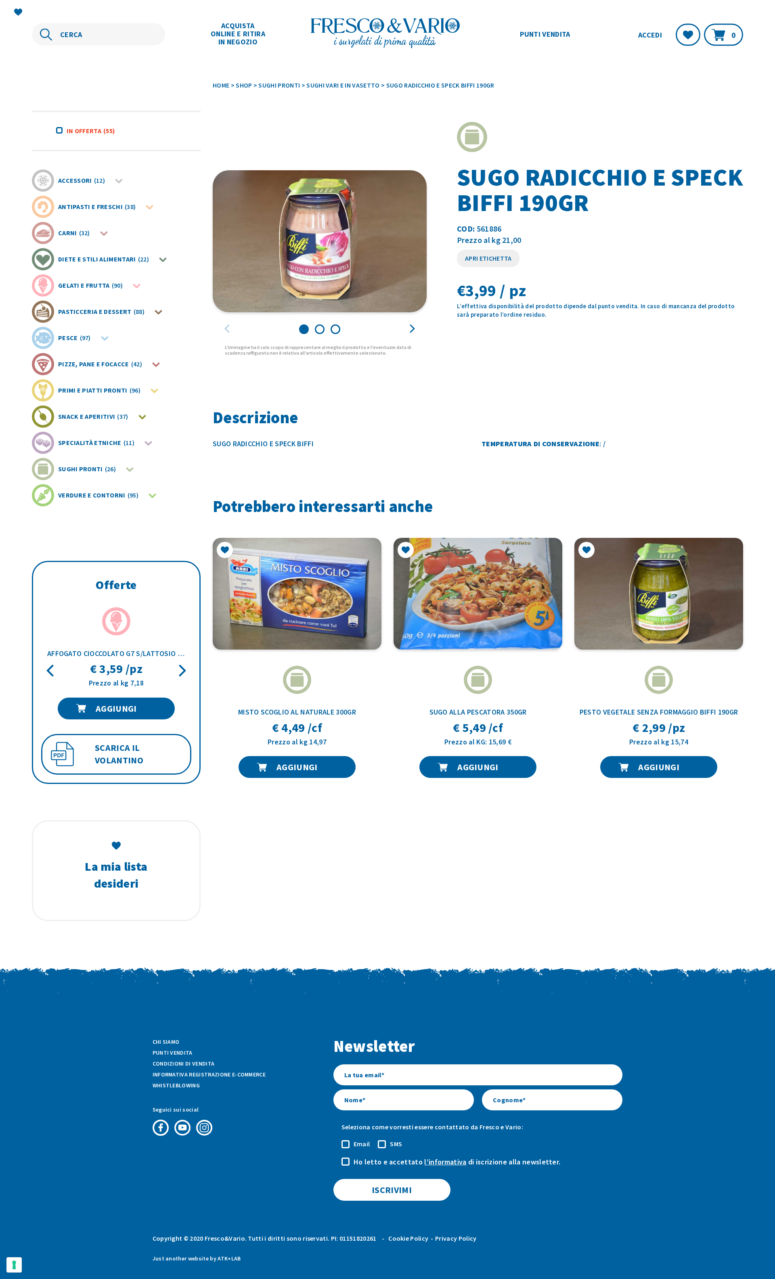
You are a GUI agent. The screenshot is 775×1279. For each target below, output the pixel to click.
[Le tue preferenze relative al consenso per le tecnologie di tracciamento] (14, 1265)
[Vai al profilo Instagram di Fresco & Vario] (204, 1128)
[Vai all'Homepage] (387, 34)
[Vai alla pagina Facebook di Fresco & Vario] (161, 1128)
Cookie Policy (408, 1238)
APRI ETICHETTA (488, 258)
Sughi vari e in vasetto (342, 85)
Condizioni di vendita (184, 1063)
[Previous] (51, 670)
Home (221, 85)
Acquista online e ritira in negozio (238, 33)
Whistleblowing (176, 1085)
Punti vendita (545, 34)
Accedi (650, 34)
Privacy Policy (455, 1238)
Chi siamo (166, 1041)
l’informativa (445, 1161)
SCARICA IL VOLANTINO (119, 754)
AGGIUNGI (116, 708)
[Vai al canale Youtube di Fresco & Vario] (182, 1128)
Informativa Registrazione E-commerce (209, 1074)
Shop (244, 85)
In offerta (91, 131)
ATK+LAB (229, 1258)
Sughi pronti (279, 85)
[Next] (181, 670)
